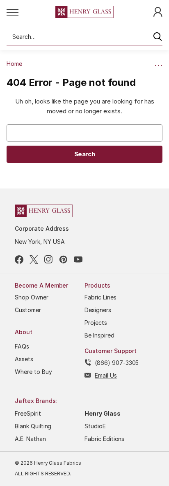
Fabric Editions (104, 438)
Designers (97, 309)
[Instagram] (48, 259)
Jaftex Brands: (36, 400)
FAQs (22, 346)
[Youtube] (78, 259)
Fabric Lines (100, 297)
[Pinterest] (63, 259)
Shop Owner (31, 297)
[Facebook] (19, 259)
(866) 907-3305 (117, 362)
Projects (95, 322)
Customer (28, 309)
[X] (34, 259)
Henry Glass (102, 413)
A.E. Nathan (30, 438)
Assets (24, 359)
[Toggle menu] (31, 12)
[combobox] (84, 36)
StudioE (95, 426)
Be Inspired (99, 335)
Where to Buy (33, 371)
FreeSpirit (28, 413)
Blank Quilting (33, 426)
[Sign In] (157, 11)
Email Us (106, 375)
